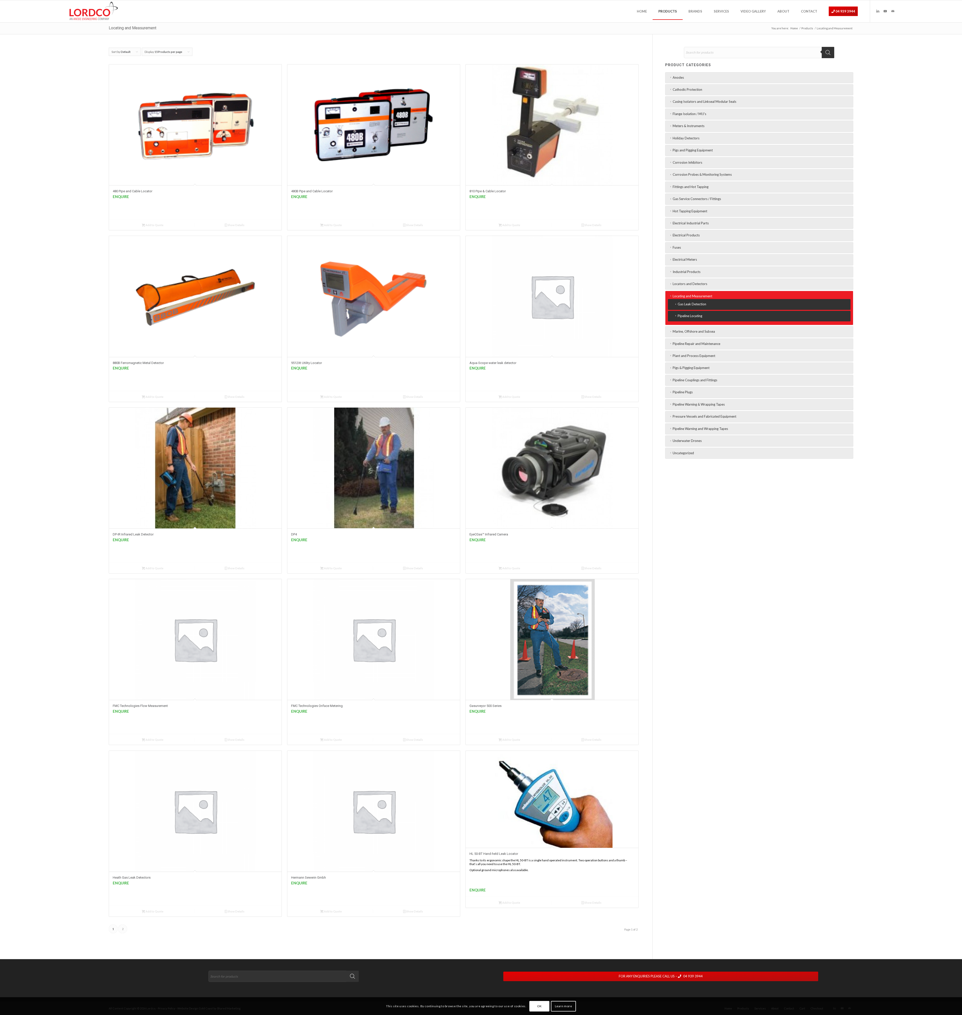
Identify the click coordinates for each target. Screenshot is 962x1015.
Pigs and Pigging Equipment (693, 150)
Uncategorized (683, 453)
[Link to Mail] (893, 11)
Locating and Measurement (692, 296)
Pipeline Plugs (683, 392)
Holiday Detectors (686, 138)
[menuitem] (642, 11)
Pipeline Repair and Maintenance (696, 344)
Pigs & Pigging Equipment (691, 368)
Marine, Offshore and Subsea (694, 331)
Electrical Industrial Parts (691, 223)
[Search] (828, 52)
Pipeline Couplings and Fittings (695, 380)
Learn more (563, 1006)
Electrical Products (686, 235)
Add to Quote (154, 225)
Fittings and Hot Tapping (690, 187)
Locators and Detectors (690, 284)
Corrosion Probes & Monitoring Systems (702, 174)
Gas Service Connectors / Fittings (697, 199)
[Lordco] (92, 11)
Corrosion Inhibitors (687, 162)
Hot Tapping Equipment (690, 211)
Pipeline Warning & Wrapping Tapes (699, 404)
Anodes (678, 77)
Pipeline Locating (690, 316)
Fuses (677, 247)
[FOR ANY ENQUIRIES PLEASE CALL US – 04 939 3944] (678, 972)
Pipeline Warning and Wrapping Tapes (700, 429)
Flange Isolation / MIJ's (689, 114)
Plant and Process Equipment (694, 356)
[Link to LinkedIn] (878, 11)
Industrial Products (686, 272)
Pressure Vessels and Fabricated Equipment (704, 416)
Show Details (236, 225)
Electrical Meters (685, 259)
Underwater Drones (687, 441)
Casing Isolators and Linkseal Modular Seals (704, 102)
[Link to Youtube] (885, 11)
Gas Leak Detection (692, 304)
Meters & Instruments (688, 126)
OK (539, 1006)
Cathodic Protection (687, 89)
